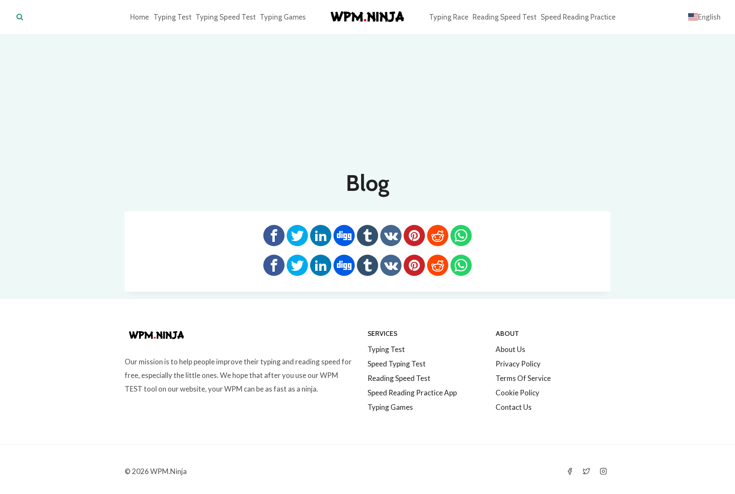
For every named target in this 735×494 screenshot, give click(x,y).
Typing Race (448, 17)
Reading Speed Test (504, 17)
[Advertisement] (367, 98)
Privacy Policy (518, 363)
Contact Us (514, 407)
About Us (510, 349)
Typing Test (172, 17)
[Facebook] (570, 471)
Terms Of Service (523, 378)
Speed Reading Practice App (412, 392)
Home (139, 17)
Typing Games (283, 17)
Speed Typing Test (397, 363)
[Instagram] (603, 471)
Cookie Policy (517, 392)
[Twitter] (586, 471)
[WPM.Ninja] (367, 17)
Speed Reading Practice (578, 17)
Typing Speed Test (226, 17)
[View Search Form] (19, 17)
